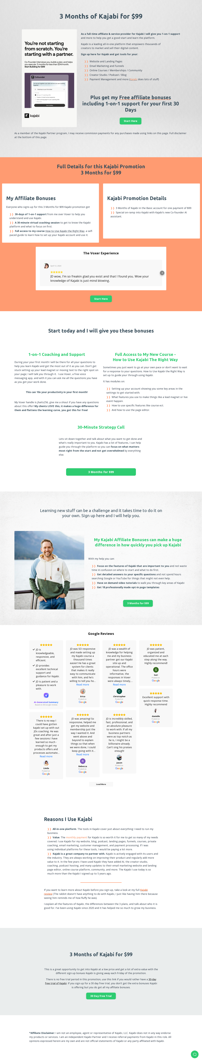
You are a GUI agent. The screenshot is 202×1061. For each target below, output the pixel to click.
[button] (40, 273)
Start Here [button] (130, 121)
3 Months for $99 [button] (101, 472)
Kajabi (133, 79)
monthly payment (76, 837)
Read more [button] (82, 684)
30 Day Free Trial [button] (101, 996)
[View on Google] (82, 691)
